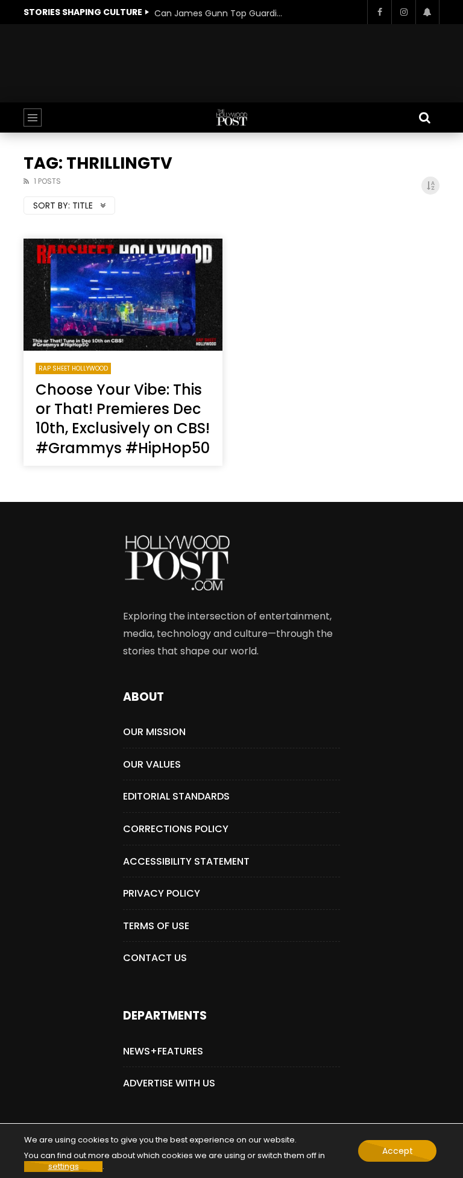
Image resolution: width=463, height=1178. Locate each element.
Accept (397, 1151)
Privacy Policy (161, 893)
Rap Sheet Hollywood (73, 368)
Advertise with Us (169, 1083)
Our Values (152, 764)
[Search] (424, 117)
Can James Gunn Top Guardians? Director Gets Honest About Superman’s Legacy (220, 13)
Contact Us (155, 958)
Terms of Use (156, 926)
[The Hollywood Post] (231, 117)
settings (63, 1166)
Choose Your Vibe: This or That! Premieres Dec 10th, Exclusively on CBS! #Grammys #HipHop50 (123, 419)
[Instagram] (403, 12)
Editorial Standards (176, 796)
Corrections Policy (175, 829)
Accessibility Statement (186, 861)
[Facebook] (379, 12)
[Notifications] (427, 12)
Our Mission (154, 732)
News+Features (163, 1051)
